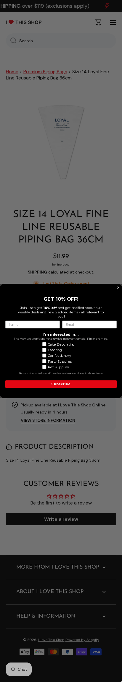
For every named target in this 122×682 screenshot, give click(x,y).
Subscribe (60, 384)
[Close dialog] (118, 288)
